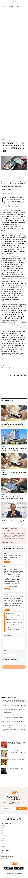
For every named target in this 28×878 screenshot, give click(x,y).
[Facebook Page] (8, 819)
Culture (2, 832)
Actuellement (4, 6)
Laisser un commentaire (14, 667)
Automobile (3, 835)
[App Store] (8, 868)
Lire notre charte (7, 542)
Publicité (3, 846)
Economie (17, 6)
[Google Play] (19, 868)
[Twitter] (11, 819)
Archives (3, 848)
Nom (4, 653)
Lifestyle (3, 838)
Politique (11, 6)
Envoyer (21, 808)
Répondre (6, 561)
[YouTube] (14, 819)
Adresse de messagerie (10, 659)
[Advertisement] (14, 70)
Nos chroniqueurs (4, 840)
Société (23, 6)
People (2, 837)
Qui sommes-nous (5, 844)
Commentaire (7, 635)
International (3, 830)
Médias (2, 833)
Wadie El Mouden (7, 189)
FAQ (2, 852)
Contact (3, 854)
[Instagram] (20, 819)
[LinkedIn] (17, 819)
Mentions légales (4, 858)
